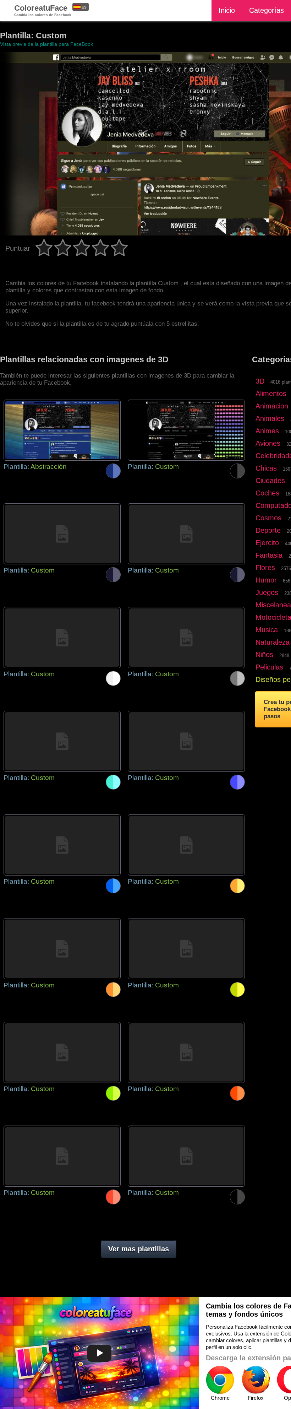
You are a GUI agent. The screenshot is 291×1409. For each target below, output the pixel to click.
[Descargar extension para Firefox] (255, 1380)
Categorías (266, 10)
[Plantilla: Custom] (186, 430)
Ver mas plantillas (138, 1249)
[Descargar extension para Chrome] (220, 1380)
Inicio (227, 10)
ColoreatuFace (42, 10)
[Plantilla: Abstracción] (62, 430)
